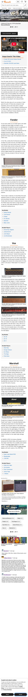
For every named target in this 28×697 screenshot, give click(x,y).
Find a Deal (4, 8)
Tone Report (16, 521)
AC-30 (5, 336)
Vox (13, 67)
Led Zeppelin (22, 377)
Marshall (7, 67)
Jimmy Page (7, 471)
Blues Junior (7, 222)
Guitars (9, 8)
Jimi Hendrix (7, 467)
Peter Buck (6, 356)
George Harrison (8, 350)
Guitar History (17, 524)
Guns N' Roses (19, 389)
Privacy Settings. (7, 689)
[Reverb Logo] (7, 2)
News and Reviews (5, 24)
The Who (5, 379)
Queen (4, 261)
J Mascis (6, 473)
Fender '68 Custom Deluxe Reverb (12, 59)
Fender (2, 67)
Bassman (6, 220)
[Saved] (22, 2)
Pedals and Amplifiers (17, 8)
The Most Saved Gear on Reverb (19, 545)
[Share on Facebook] (12, 27)
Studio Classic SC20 (12, 444)
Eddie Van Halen (8, 465)
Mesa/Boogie (6, 73)
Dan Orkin (18, 23)
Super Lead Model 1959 (10, 454)
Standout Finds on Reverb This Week (6, 545)
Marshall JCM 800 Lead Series (11, 63)
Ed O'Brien (6, 352)
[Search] (25, 5)
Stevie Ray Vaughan (9, 229)
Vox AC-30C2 (7, 61)
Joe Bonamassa (8, 236)
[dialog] (14, 687)
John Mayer (7, 233)
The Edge (6, 354)
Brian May (6, 347)
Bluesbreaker (7, 456)
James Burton (7, 231)
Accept (20, 694)
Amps (20, 518)
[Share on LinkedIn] (11, 27)
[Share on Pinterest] (15, 27)
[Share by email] (17, 27)
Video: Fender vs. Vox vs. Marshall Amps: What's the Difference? (13, 17)
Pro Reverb (6, 218)
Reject (7, 694)
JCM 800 (6, 458)
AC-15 (5, 338)
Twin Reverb (7, 214)
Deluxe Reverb (7, 212)
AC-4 (5, 340)
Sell (18, 1)
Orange (11, 73)
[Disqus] (14, 565)
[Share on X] (14, 27)
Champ (5, 216)
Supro (15, 73)
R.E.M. (7, 286)
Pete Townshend (8, 469)
